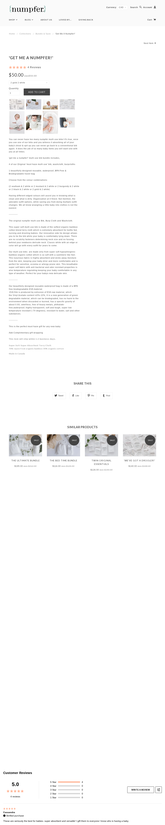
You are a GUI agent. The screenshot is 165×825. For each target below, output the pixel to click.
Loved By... (65, 20)
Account (147, 7)
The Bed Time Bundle (63, 460)
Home (12, 34)
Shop (12, 20)
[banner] (27, 9)
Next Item (149, 43)
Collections (25, 34)
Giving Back (85, 20)
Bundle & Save (43, 34)
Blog (28, 20)
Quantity (14, 88)
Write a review (140, 789)
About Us (46, 20)
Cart (150, 20)
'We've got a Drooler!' (139, 460)
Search (134, 7)
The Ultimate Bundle (25, 460)
